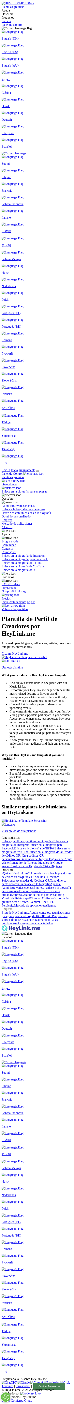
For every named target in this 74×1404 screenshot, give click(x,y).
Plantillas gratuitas (13, 7)
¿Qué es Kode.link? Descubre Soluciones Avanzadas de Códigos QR (30, 878)
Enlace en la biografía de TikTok (34, 848)
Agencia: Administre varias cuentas (31, 885)
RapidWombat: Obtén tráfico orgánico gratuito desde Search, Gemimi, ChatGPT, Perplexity (36, 902)
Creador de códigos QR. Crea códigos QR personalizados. (37, 855)
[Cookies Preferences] (6, 1397)
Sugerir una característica (37, 923)
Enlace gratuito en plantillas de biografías (27, 841)
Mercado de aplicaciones (29, 905)
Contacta (30, 919)
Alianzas (50, 905)
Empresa (16, 894)
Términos (7, 1386)
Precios (6, 21)
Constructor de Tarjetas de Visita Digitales (35, 866)
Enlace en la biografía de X (45, 852)
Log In (6, 470)
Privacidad (23, 1386)
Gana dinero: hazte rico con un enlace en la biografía (34, 882)
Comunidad (43, 919)
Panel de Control (12, 24)
